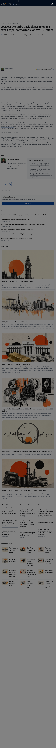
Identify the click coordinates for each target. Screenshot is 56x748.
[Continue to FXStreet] (52, 3)
